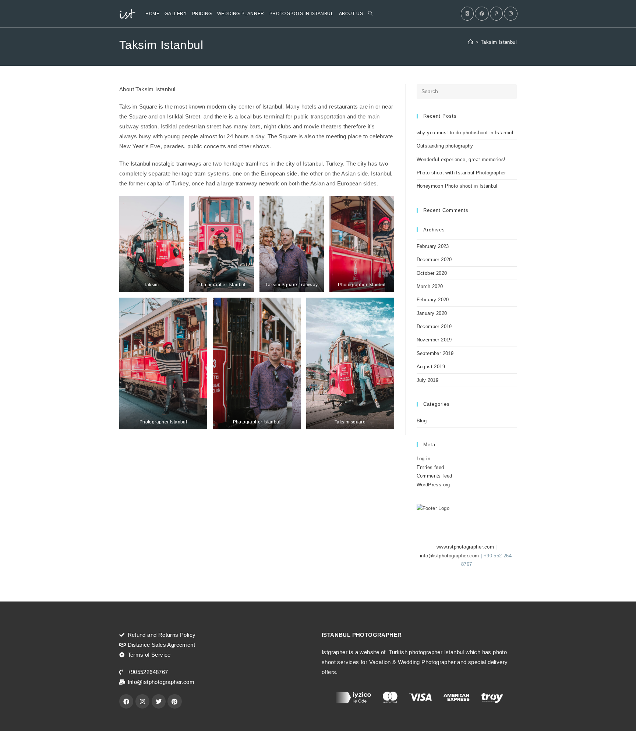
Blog (422, 420)
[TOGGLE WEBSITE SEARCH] (370, 13)
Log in (423, 458)
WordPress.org (433, 484)
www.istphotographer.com (465, 547)
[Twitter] (159, 701)
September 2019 (435, 353)
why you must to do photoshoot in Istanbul (465, 132)
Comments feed (434, 476)
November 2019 (434, 340)
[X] (467, 14)
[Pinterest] (496, 14)
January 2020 (432, 313)
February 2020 (433, 299)
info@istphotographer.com (449, 555)
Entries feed (430, 467)
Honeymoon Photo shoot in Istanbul (457, 186)
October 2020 (432, 273)
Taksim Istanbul (499, 42)
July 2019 (428, 380)
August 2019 (431, 366)
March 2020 (430, 286)
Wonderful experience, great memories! (461, 159)
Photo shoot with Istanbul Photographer (461, 172)
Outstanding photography (445, 146)
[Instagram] (510, 14)
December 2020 (434, 259)
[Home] (470, 42)
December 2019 (434, 326)
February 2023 (433, 246)
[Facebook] (482, 14)
